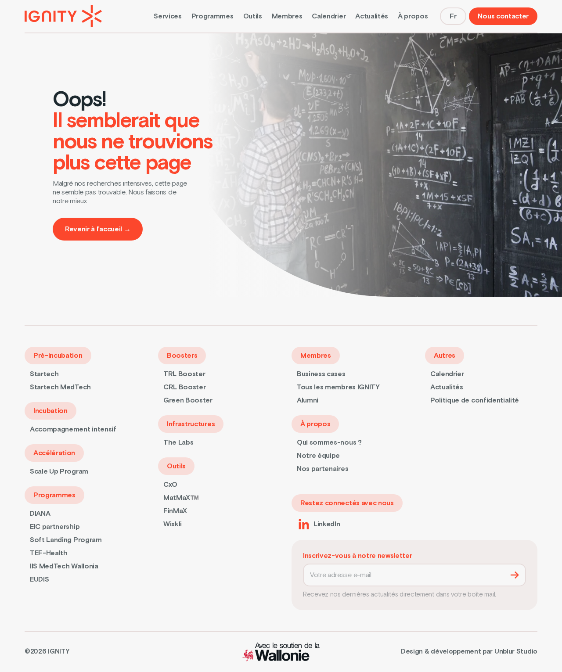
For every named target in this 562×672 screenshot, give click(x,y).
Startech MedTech (60, 387)
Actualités (371, 16)
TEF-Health (49, 553)
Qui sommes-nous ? (329, 442)
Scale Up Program (59, 471)
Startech (44, 374)
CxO (170, 484)
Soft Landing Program (66, 539)
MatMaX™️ (181, 497)
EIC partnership (54, 526)
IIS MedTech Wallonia (64, 566)
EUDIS (39, 579)
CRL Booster (184, 387)
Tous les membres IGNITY (338, 387)
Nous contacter (503, 16)
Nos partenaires (322, 468)
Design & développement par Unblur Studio (469, 652)
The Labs (178, 442)
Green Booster (188, 400)
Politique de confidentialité (474, 400)
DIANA (40, 513)
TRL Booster (184, 374)
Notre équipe (318, 455)
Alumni (307, 400)
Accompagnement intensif (73, 429)
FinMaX (175, 511)
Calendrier (329, 16)
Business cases (321, 374)
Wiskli (172, 524)
